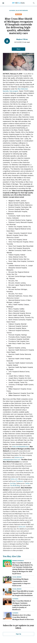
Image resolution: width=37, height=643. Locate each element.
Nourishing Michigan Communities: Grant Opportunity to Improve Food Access (21, 582)
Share (18, 49)
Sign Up (18, 634)
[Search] (34, 3)
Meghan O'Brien (22, 39)
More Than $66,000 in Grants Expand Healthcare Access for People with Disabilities (22, 593)
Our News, (12, 10)
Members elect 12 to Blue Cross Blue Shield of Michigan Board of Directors (23, 617)
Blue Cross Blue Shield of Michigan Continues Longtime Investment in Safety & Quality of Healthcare (21, 605)
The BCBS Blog (15, 485)
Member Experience (18, 560)
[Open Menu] (3, 3)
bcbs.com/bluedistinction (20, 446)
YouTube (13, 483)
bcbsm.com (18, 457)
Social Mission (16, 577)
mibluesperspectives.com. (11, 459)
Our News (15, 598)
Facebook (19, 481)
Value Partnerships (22, 10)
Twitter (27, 483)
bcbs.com (14, 479)
